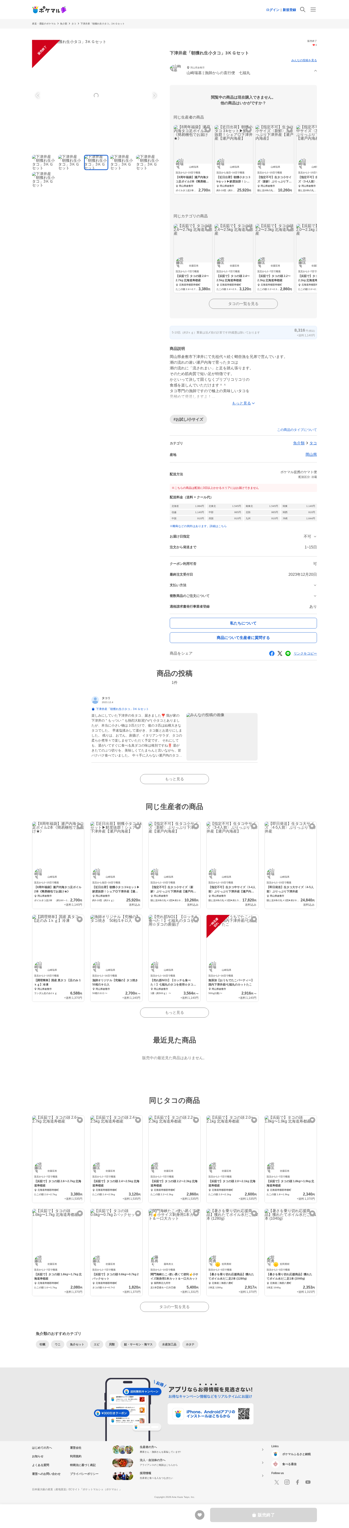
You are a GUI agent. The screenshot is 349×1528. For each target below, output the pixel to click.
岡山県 (311, 454)
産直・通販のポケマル (44, 23)
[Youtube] (308, 1482)
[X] (276, 1482)
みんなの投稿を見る (304, 60)
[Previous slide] (38, 95)
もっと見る (174, 779)
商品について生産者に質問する (243, 638)
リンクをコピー (305, 653)
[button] (243, 70)
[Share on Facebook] (272, 653)
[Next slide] (154, 95)
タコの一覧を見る (243, 304)
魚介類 (63, 23)
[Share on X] (280, 653)
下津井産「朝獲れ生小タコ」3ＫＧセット (102, 23)
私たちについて (243, 623)
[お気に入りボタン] (208, 130)
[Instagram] (287, 1482)
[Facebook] (297, 1482)
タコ (73, 23)
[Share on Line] (288, 653)
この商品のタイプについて (297, 430)
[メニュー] (313, 9)
